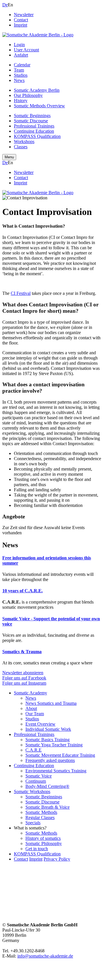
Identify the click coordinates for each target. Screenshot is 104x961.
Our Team (34, 713)
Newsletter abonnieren (22, 672)
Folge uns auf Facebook (24, 677)
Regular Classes (40, 817)
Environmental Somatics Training (55, 770)
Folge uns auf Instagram (24, 683)
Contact (21, 19)
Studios (20, 75)
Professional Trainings (34, 125)
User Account (26, 49)
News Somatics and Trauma (51, 703)
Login (19, 44)
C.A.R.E (33, 750)
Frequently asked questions (50, 760)
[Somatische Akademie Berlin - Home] (37, 34)
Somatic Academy (30, 692)
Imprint (20, 25)
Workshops (24, 141)
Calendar (22, 64)
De (5, 4)
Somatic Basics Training (47, 739)
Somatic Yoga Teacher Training (54, 744)
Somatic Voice (38, 775)
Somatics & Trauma (22, 651)
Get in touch (36, 848)
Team (19, 70)
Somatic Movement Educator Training (60, 755)
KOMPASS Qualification (37, 136)
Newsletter (24, 14)
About (31, 708)
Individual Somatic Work (48, 729)
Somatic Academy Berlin (37, 90)
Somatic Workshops (32, 791)
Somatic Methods (41, 812)
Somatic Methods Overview (39, 105)
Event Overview (40, 724)
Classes (20, 146)
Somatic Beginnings (32, 115)
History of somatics (43, 838)
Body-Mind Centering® (47, 786)
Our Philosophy (28, 95)
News (19, 80)
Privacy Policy (57, 859)
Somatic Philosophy (43, 843)
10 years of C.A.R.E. (22, 590)
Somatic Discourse (31, 120)
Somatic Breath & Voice (47, 807)
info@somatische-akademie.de (45, 955)
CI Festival (21, 293)
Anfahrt (21, 55)
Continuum (35, 781)
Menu (9, 157)
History (20, 100)
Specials (32, 822)
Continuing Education (34, 131)
